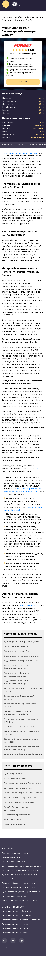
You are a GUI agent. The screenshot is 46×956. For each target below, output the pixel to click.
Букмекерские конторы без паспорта (22, 783)
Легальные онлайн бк (14, 824)
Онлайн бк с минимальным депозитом (17, 808)
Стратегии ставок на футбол (15, 928)
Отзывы (21, 145)
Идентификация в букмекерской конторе (20, 705)
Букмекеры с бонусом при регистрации (21, 892)
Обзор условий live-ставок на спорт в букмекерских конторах (22, 748)
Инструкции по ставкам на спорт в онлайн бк (21, 720)
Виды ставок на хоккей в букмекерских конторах (16, 682)
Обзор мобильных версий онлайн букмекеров (21, 740)
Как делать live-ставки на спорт (19, 727)
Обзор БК (7, 145)
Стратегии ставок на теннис (15, 924)
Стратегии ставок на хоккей (15, 933)
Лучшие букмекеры (13, 774)
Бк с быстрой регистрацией (17, 815)
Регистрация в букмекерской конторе (23, 754)
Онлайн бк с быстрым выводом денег (23, 793)
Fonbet (38, 468)
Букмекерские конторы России (19, 788)
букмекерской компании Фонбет (20, 153)
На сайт (23, 82)
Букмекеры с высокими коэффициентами (22, 866)
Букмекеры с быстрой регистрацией (19, 900)
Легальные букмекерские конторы (18, 883)
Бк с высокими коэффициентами (20, 797)
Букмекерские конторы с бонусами (21, 642)
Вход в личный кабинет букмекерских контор (23, 689)
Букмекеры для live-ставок (14, 896)
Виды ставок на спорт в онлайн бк (21, 661)
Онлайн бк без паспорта (13, 862)
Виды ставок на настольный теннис (21, 656)
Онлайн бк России (10, 879)
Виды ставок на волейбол (16, 651)
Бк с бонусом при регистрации (19, 802)
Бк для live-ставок (12, 819)
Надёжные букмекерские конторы (18, 887)
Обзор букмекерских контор (15, 853)
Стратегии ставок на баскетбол (16, 911)
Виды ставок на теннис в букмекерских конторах (16, 667)
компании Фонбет (29, 605)
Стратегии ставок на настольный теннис (21, 920)
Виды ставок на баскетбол (17, 646)
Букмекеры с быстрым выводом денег (20, 874)
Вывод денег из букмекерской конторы (19, 697)
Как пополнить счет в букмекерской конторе (22, 732)
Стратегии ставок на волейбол (16, 915)
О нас (4, 947)
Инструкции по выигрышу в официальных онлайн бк (17, 712)
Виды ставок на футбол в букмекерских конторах (16, 674)
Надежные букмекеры (15, 778)
